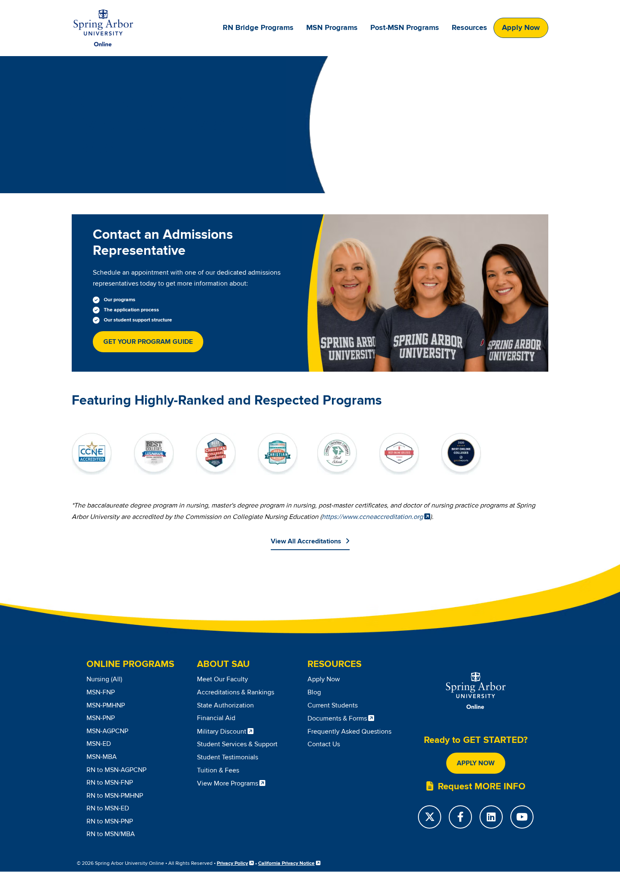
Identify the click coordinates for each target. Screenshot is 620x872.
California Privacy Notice (286, 863)
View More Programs (227, 783)
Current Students (332, 705)
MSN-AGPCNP (107, 731)
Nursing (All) (104, 679)
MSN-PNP (100, 718)
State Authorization (225, 705)
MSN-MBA (101, 757)
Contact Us (323, 744)
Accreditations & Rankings (235, 692)
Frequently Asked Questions (349, 731)
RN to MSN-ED (107, 808)
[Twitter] (429, 817)
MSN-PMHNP (105, 705)
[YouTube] (522, 817)
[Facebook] (460, 817)
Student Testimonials (227, 757)
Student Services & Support (237, 744)
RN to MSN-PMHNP (114, 795)
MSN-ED (98, 744)
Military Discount (221, 731)
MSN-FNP (100, 692)
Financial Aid (216, 718)
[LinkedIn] (491, 817)
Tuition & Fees (218, 770)
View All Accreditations (306, 541)
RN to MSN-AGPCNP (116, 770)
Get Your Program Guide (148, 341)
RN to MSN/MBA (110, 834)
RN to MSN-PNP (109, 821)
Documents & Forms (337, 718)
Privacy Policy (232, 863)
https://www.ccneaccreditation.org (372, 517)
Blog (314, 692)
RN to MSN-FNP (109, 782)
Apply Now (521, 27)
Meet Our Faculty (222, 679)
